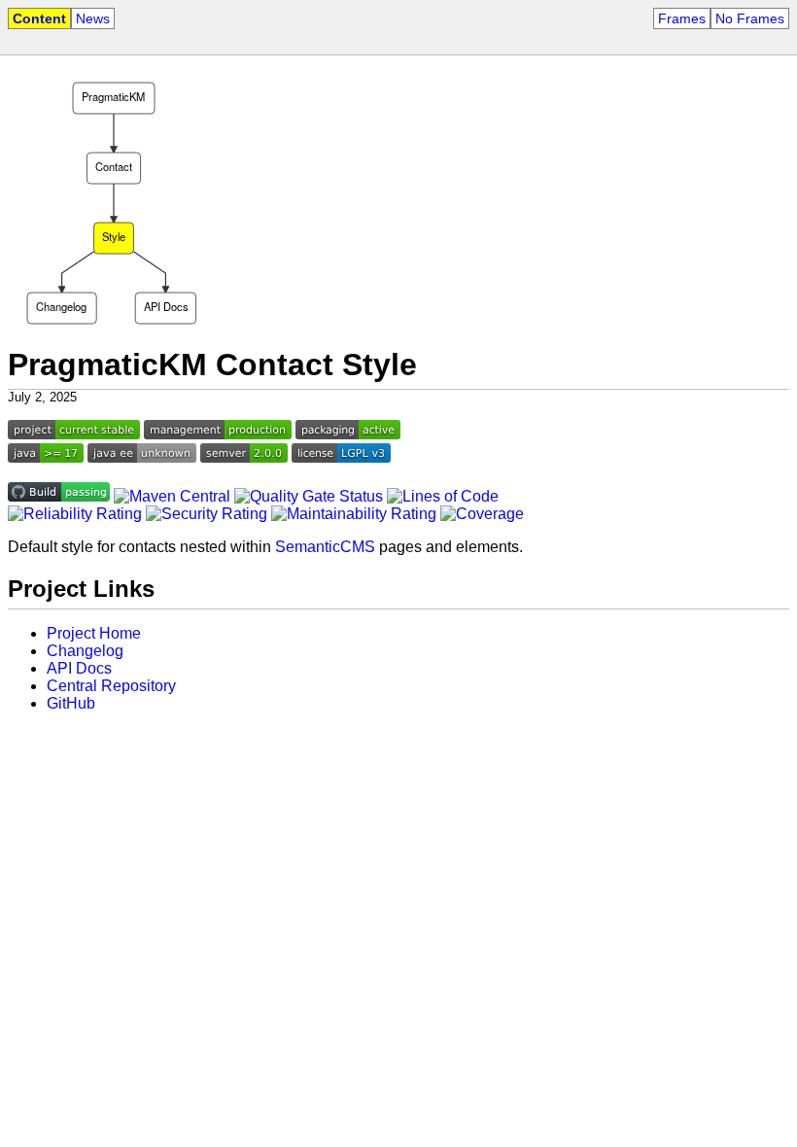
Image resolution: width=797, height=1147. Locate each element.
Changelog (85, 651)
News (93, 18)
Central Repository (111, 686)
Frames (682, 18)
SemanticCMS (325, 547)
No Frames (749, 18)
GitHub (71, 703)
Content (39, 18)
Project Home (94, 633)
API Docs (79, 668)
